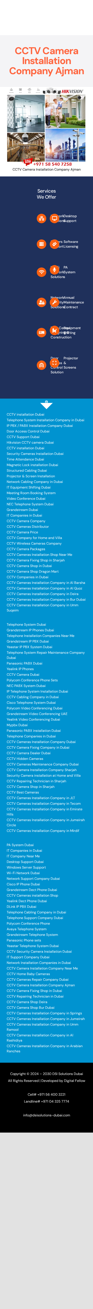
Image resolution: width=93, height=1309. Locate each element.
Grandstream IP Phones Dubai (30, 630)
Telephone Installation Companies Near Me (40, 635)
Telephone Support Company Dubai (35, 918)
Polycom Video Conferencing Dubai (35, 708)
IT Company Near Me (23, 856)
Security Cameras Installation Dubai (35, 453)
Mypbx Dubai (17, 725)
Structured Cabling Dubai (27, 470)
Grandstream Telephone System (32, 934)
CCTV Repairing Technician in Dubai (35, 996)
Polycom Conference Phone (28, 923)
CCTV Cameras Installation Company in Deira (43, 594)
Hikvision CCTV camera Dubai (30, 442)
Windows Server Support (26, 867)
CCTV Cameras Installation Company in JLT (41, 798)
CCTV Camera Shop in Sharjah (31, 786)
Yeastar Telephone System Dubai (33, 946)
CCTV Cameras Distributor (28, 526)
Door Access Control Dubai (28, 431)
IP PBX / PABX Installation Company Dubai (40, 425)
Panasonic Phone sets (24, 940)
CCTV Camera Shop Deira (27, 1002)
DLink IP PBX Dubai (21, 906)
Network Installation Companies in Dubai (39, 962)
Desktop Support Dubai (25, 862)
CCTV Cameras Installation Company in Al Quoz (44, 588)
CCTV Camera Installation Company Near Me (42, 968)
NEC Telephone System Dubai (30, 504)
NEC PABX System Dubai (26, 686)
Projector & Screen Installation (31, 476)
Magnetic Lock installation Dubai (32, 465)
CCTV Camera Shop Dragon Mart (33, 571)
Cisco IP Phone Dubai (23, 884)
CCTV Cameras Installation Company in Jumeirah (46, 1019)
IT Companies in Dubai (24, 515)
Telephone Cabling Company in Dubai (36, 912)
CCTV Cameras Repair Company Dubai (38, 979)
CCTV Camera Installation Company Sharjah (42, 770)
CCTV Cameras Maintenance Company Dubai (43, 764)
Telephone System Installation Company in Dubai (45, 420)
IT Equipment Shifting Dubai (29, 487)
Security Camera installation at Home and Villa (44, 775)
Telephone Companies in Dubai (31, 736)
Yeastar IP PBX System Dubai (29, 647)
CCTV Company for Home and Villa (34, 538)
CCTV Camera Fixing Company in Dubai (38, 747)
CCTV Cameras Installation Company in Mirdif (43, 830)
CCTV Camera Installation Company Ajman (41, 985)
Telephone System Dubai (26, 624)
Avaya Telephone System (26, 929)
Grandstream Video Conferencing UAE (37, 714)
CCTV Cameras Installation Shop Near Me (39, 554)
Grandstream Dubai (22, 510)
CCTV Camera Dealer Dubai (29, 753)
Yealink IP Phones (20, 669)
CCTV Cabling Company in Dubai (33, 697)
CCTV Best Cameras (23, 792)
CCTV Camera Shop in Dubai (29, 566)
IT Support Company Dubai (28, 957)
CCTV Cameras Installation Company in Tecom (44, 803)
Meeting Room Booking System (31, 493)
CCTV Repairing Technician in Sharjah (36, 781)
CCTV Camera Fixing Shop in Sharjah (36, 560)
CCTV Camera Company (26, 521)
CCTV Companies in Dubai (27, 577)
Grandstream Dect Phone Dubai (32, 890)
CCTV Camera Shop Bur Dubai (31, 1007)
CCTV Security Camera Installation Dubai (39, 951)
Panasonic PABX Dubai (24, 663)
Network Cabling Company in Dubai (35, 481)
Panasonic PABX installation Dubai (34, 730)
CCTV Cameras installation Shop (32, 895)
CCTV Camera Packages (26, 549)
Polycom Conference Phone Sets (32, 680)
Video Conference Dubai (26, 498)
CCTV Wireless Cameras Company (34, 543)
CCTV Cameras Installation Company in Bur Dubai (46, 599)
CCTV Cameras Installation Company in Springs (44, 1013)
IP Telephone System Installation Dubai (37, 691)
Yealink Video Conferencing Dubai (33, 719)
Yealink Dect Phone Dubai (27, 901)
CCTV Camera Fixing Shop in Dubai (34, 990)
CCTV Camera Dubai (23, 674)
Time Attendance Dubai (25, 459)
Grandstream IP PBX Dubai (28, 641)
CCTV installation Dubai (25, 414)
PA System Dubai (20, 845)
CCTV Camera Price (22, 532)
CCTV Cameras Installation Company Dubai (41, 742)
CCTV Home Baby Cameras (28, 974)
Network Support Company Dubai (33, 878)
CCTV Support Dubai (23, 437)
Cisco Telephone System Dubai (31, 702)
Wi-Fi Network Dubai (23, 873)
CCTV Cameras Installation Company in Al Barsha (46, 582)
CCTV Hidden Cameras (25, 758)
